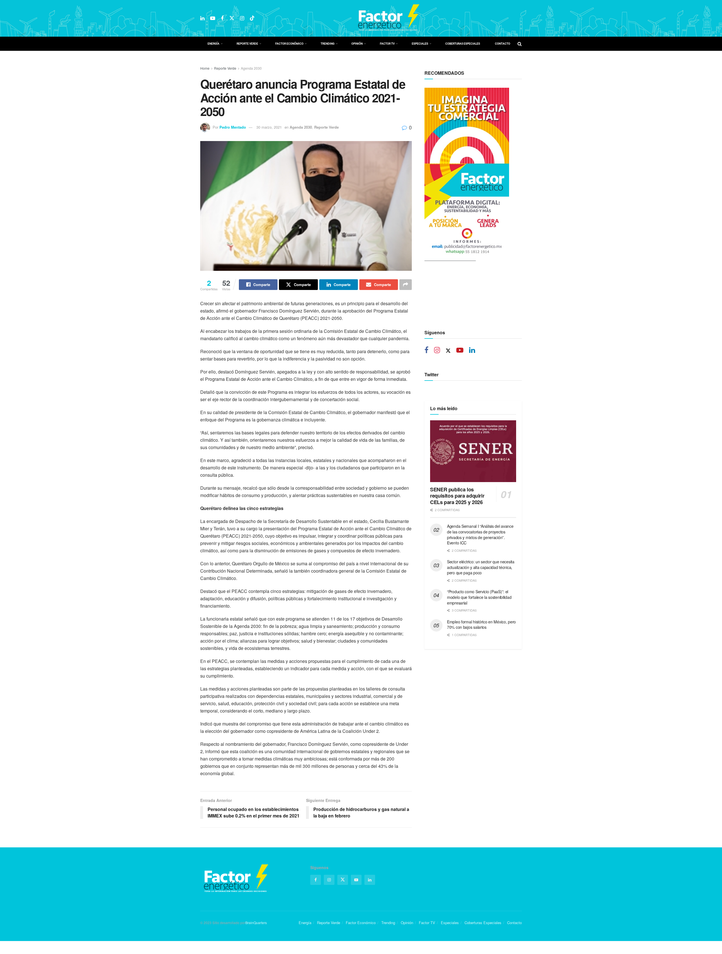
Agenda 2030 (251, 68)
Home (205, 68)
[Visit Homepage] (388, 18)
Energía (213, 43)
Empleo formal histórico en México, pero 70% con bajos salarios (481, 624)
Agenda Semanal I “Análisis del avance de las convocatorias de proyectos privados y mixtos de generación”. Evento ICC (480, 534)
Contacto (502, 43)
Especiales (420, 43)
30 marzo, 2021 (269, 127)
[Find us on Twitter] (231, 18)
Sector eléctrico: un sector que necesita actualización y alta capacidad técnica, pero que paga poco (480, 567)
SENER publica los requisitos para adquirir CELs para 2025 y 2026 (457, 496)
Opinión (357, 43)
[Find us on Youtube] (212, 18)
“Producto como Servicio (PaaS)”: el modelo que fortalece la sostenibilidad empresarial (479, 597)
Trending (327, 43)
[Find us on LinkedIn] (202, 18)
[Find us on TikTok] (252, 18)
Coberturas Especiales (462, 43)
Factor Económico (289, 43)
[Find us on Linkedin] (472, 350)
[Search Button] (520, 44)
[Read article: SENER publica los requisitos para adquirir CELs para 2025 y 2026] (473, 451)
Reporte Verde (247, 43)
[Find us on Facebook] (222, 18)
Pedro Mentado (232, 127)
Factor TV (387, 43)
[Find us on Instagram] (242, 18)
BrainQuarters (256, 922)
